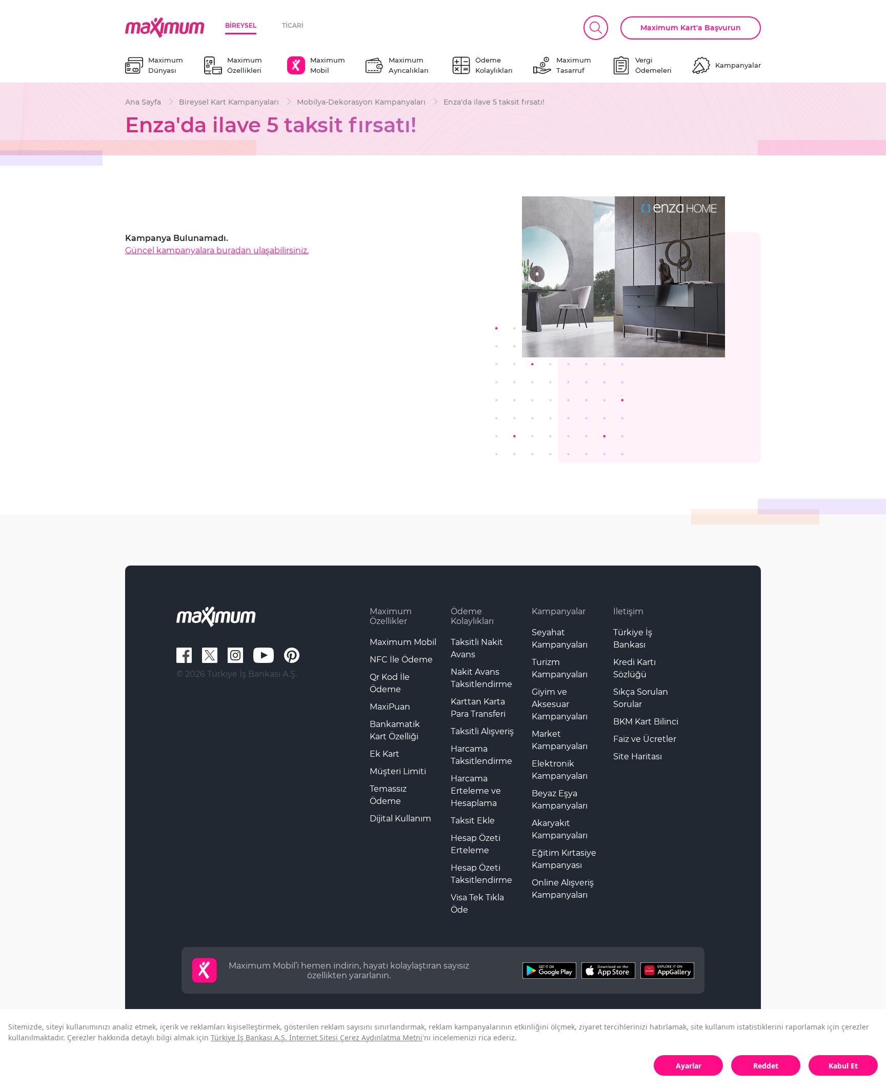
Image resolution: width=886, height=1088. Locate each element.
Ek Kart (384, 754)
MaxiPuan (390, 707)
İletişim (628, 611)
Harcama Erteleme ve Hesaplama (476, 791)
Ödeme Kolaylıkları (472, 616)
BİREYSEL (240, 25)
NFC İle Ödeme (401, 659)
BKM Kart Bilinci (645, 722)
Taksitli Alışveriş (482, 731)
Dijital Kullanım (400, 818)
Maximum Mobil (403, 642)
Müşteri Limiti (398, 771)
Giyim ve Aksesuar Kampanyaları (560, 704)
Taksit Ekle (473, 820)
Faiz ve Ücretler (644, 739)
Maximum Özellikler (391, 616)
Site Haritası (637, 756)
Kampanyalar (559, 611)
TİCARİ (293, 25)
